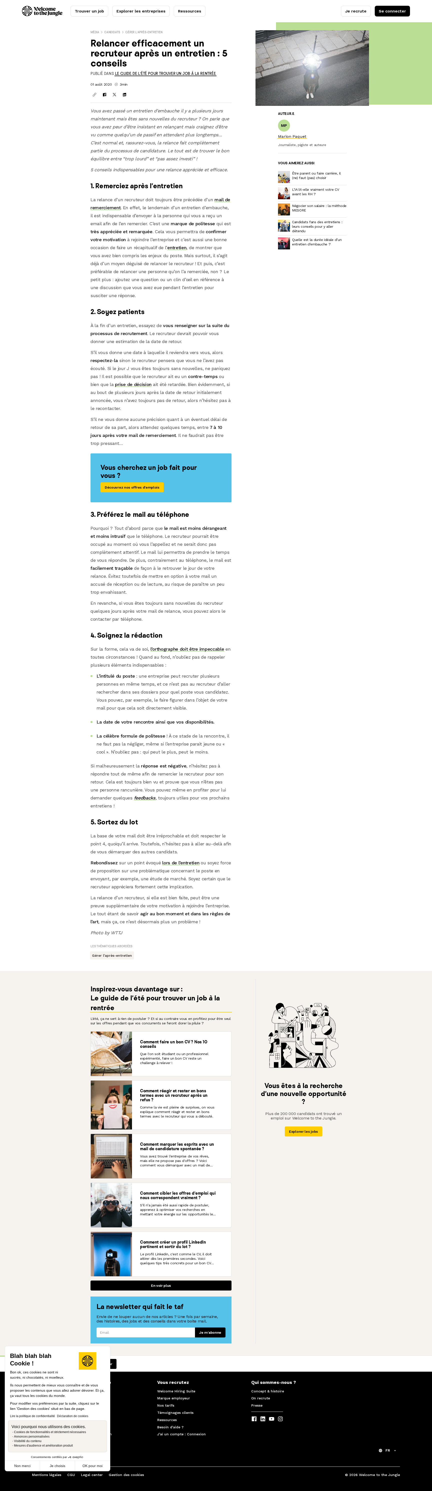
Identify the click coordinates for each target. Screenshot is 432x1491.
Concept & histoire (267, 1391)
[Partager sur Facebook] (104, 95)
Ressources (189, 11)
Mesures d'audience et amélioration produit (43, 1445)
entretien (176, 247)
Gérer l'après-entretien (143, 32)
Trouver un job (89, 11)
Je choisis (57, 1466)
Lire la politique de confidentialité (32, 1416)
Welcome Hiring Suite (176, 1391)
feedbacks (145, 797)
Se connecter (392, 11)
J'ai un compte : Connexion (181, 1434)
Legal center (92, 1475)
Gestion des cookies (126, 1475)
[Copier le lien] (94, 95)
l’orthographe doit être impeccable (187, 649)
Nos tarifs (165, 1405)
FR (388, 1450)
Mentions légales (46, 1475)
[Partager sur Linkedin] (124, 95)
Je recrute (355, 11)
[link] (165, 73)
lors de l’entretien (180, 862)
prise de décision (133, 384)
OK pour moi (92, 1466)
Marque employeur (173, 1398)
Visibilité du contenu (28, 1441)
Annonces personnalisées (32, 1436)
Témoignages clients (175, 1413)
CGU (71, 1475)
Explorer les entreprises (141, 11)
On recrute (260, 1398)
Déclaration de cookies (72, 1416)
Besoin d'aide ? (170, 1427)
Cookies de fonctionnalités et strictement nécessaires (50, 1432)
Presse (256, 1405)
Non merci (22, 1466)
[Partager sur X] (114, 95)
